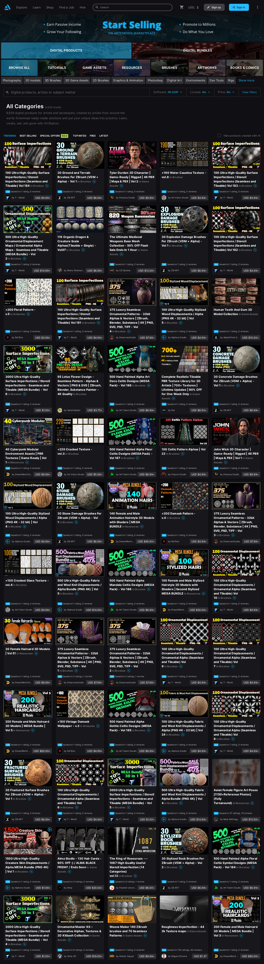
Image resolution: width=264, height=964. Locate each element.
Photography (12, 80)
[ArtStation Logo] (7, 7)
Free (93, 135)
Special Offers (53, 135)
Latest (103, 135)
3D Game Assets (76, 80)
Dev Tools (217, 80)
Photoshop (155, 80)
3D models (32, 80)
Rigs (231, 80)
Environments (195, 80)
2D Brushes (101, 80)
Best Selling (28, 135)
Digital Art (174, 80)
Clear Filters (249, 92)
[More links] (257, 7)
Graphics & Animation (128, 80)
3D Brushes (53, 80)
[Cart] (182, 7)
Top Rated (79, 135)
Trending (10, 135)
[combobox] (132, 7)
